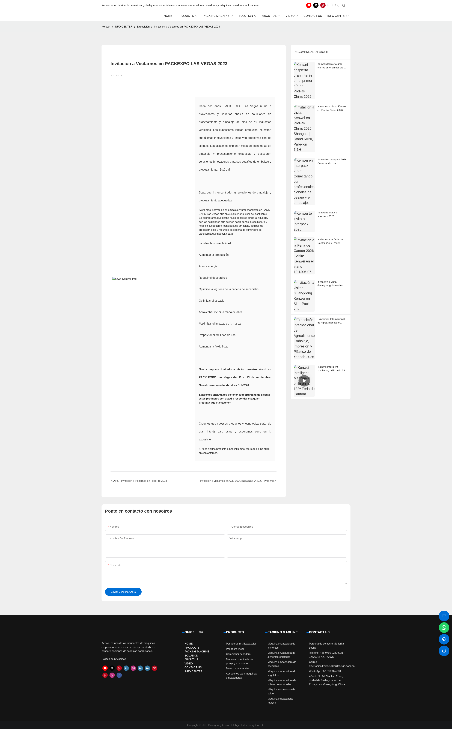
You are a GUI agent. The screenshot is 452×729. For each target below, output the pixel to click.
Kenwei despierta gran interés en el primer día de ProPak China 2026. (332, 65)
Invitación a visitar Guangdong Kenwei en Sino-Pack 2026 (330, 283)
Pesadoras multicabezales (241, 643)
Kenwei (106, 26)
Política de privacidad (114, 658)
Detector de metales (237, 668)
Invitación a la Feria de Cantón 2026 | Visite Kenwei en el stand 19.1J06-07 (330, 241)
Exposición (143, 26)
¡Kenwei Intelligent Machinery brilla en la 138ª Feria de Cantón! (332, 368)
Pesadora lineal (235, 648)
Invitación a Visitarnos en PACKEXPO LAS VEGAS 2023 (187, 26)
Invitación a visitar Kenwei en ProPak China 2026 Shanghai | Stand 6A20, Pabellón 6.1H (331, 108)
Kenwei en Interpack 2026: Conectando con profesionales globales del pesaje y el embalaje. (332, 161)
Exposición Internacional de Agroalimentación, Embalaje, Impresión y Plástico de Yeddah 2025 (331, 321)
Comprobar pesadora (238, 653)
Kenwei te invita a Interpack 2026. (327, 214)
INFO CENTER (123, 26)
